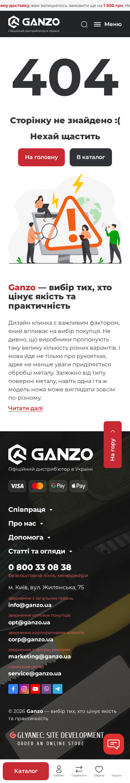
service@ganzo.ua (34, 673)
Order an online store (51, 743)
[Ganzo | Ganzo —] (34, 23)
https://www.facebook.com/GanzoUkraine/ (13, 689)
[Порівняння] (79, 769)
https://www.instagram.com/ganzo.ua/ (24, 689)
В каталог (91, 157)
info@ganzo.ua (30, 605)
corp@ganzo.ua (30, 639)
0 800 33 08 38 (39, 567)
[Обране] (99, 769)
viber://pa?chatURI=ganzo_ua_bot (46, 689)
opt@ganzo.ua (29, 622)
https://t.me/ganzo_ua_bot (57, 689)
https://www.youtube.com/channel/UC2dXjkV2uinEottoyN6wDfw (35, 689)
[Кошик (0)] (117, 769)
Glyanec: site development (60, 735)
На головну (41, 157)
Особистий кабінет (59, 769)
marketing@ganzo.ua (39, 656)
